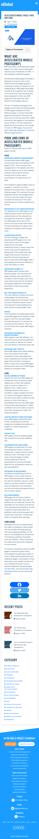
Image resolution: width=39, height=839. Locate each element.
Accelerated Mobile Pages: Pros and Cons (19, 16)
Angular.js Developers (19, 792)
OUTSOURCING (10, 692)
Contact (34, 822)
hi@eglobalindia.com (21, 808)
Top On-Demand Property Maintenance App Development (23, 644)
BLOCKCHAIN (10, 669)
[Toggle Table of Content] (26, 50)
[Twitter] (19, 590)
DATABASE (9, 675)
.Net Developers (19, 789)
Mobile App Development (19, 760)
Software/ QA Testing (19, 763)
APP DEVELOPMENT (10, 689)
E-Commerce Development (19, 766)
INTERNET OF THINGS (12, 684)
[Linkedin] (19, 595)
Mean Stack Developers (19, 781)
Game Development (19, 768)
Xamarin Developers (19, 786)
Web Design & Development (19, 757)
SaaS (7, 701)
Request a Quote (26, 744)
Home (4, 822)
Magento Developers (19, 778)
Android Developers (19, 784)
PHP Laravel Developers (19, 775)
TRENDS (8, 710)
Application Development (19, 754)
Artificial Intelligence (12, 666)
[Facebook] (19, 584)
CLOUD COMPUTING (12, 672)
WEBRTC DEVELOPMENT (13, 716)
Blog (28, 822)
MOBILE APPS (10, 27)
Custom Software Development (19, 752)
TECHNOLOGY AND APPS (14, 707)
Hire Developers (19, 822)
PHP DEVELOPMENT (12, 695)
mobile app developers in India (20, 130)
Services (10, 822)
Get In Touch (10, 744)
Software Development (13, 704)
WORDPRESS (10, 719)
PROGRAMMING (11, 698)
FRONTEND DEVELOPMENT (14, 681)
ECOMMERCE (10, 678)
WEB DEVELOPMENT (12, 713)
